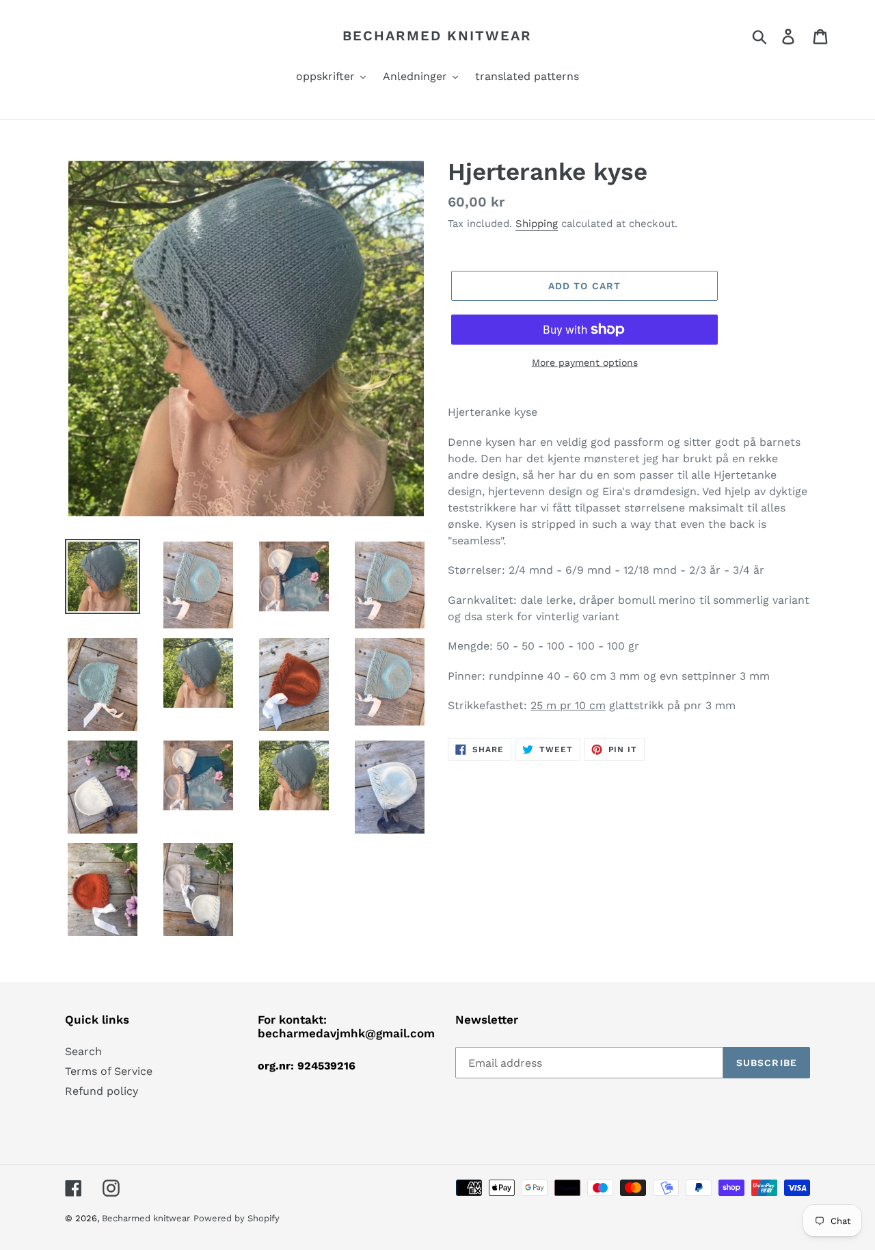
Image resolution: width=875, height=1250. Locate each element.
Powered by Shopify (236, 1218)
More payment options (585, 362)
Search (83, 1051)
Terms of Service (108, 1071)
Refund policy (101, 1091)
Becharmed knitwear (437, 35)
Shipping (536, 223)
